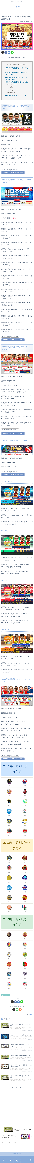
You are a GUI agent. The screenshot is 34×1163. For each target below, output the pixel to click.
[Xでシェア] (2, 52)
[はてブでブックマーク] (9, 52)
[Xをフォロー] (13, 1009)
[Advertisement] (17, 1106)
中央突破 (11, 87)
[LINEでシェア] (12, 52)
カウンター (11, 90)
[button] (30, 581)
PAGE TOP (17, 1153)
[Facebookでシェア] (5, 52)
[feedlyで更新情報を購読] (17, 1009)
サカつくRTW (6, 995)
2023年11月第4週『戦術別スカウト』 (17, 82)
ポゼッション (12, 92)
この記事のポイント (15, 64)
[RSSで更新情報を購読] (20, 1009)
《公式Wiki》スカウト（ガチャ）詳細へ (13, 172)
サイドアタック (12, 84)
